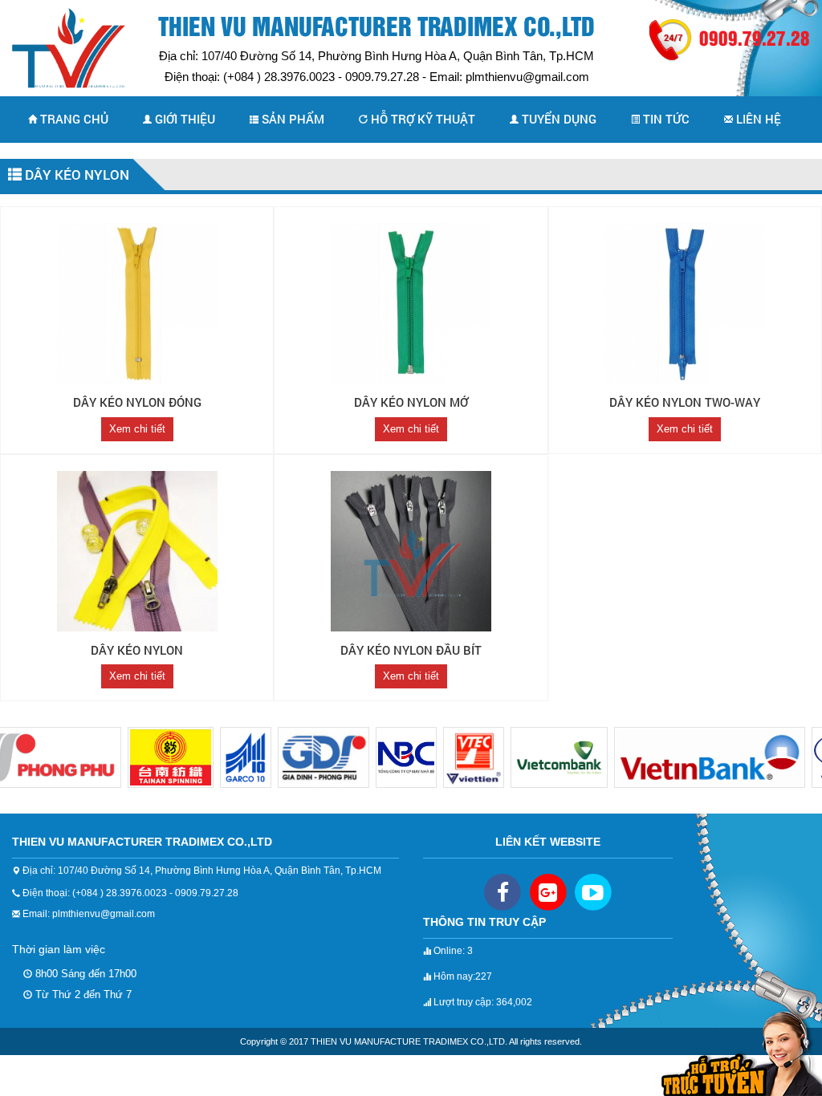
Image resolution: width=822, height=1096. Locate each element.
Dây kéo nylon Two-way (684, 402)
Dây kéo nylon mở (411, 402)
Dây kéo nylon (75, 174)
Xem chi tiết (137, 429)
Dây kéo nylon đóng (137, 402)
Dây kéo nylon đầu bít (411, 650)
